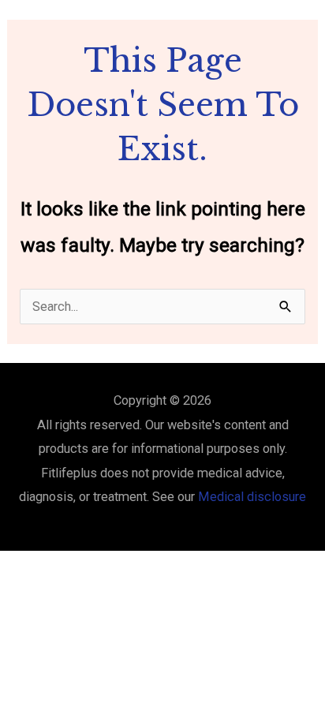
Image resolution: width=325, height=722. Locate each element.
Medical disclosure (252, 496)
